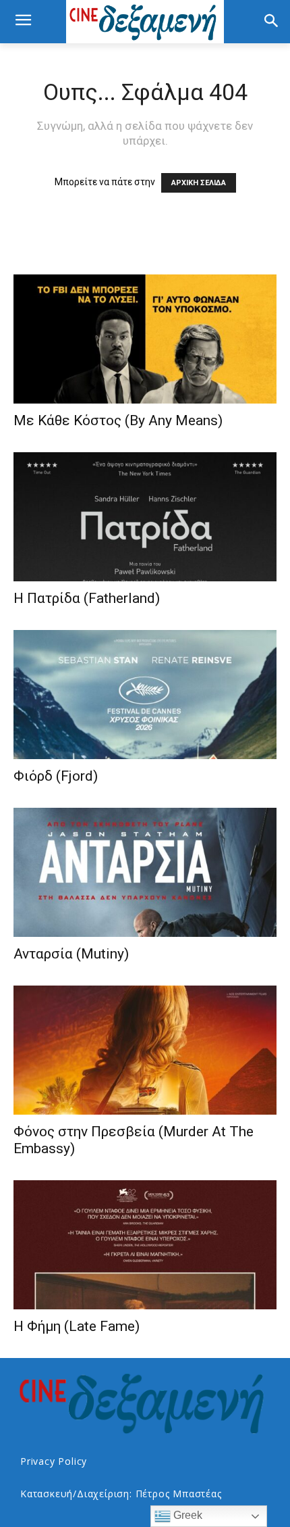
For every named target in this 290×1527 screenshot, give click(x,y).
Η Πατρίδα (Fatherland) (86, 598)
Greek (186, 1515)
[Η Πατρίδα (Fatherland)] (145, 516)
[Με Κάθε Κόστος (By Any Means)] (145, 339)
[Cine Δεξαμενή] (145, 21)
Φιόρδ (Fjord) (55, 776)
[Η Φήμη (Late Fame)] (145, 1244)
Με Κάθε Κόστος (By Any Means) (118, 420)
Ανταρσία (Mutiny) (71, 954)
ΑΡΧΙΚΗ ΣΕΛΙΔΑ (198, 182)
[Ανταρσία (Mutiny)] (145, 872)
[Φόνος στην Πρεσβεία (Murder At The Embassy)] (145, 1050)
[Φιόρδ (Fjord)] (145, 694)
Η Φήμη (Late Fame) (76, 1326)
